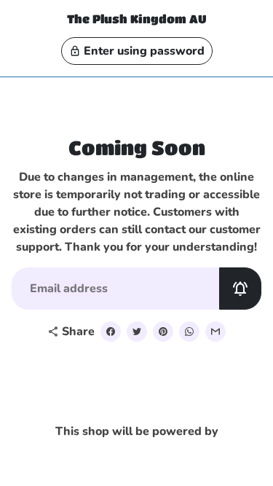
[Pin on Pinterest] (163, 331)
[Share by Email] (215, 331)
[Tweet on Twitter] (137, 331)
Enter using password (137, 51)
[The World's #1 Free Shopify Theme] (167, 455)
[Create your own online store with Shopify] (103, 455)
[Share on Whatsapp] (189, 331)
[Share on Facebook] (110, 331)
